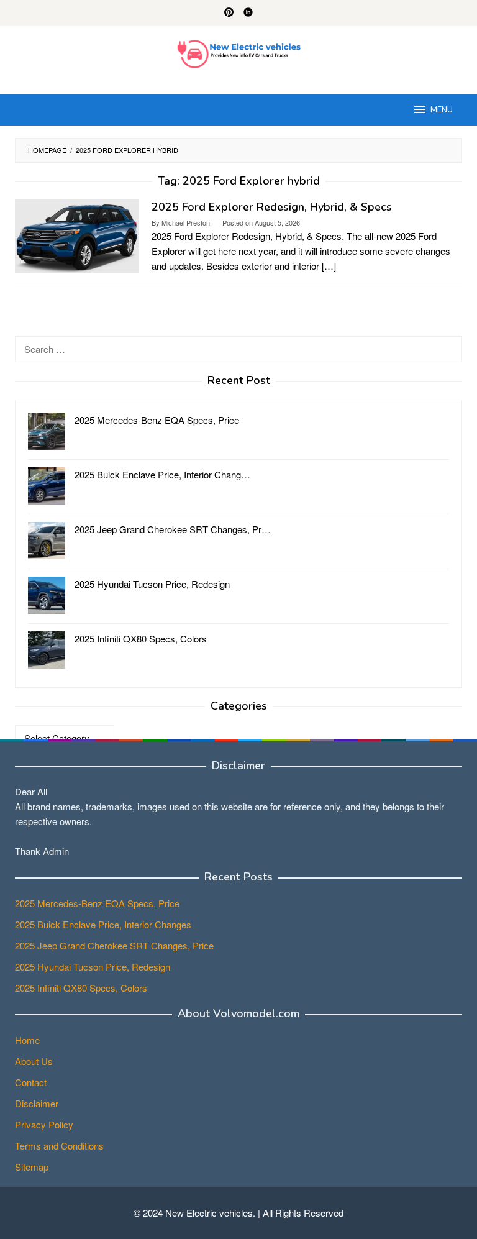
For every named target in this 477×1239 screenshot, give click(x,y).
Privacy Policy (44, 1124)
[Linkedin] (248, 13)
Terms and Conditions (59, 1145)
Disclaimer (36, 1103)
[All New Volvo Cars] (238, 52)
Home (27, 1039)
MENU (441, 110)
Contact (31, 1082)
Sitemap (31, 1166)
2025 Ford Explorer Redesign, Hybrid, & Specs (272, 206)
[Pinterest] (228, 13)
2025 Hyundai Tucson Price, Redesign (92, 966)
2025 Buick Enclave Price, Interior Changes (103, 924)
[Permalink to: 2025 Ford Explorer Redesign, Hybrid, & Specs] (77, 234)
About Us (34, 1061)
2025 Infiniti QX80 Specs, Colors (81, 987)
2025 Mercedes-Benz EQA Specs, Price (97, 903)
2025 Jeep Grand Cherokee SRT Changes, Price (114, 945)
